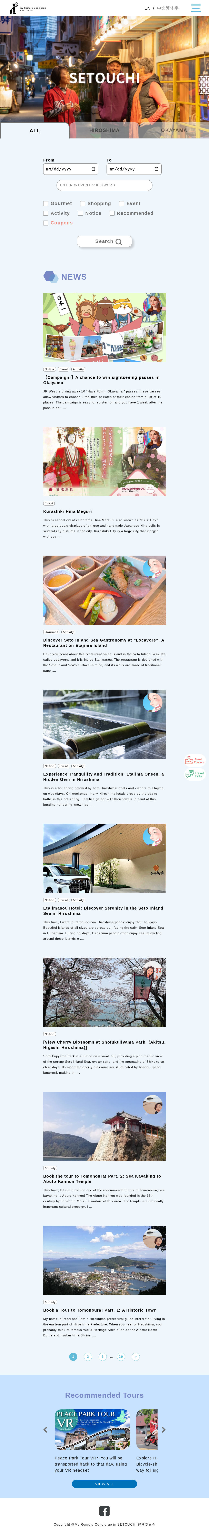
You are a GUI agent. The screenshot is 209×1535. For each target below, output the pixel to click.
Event (63, 369)
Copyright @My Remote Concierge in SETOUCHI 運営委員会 (104, 1524)
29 (121, 1356)
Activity (78, 369)
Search (95, 240)
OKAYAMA (174, 130)
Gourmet (51, 632)
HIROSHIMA (104, 130)
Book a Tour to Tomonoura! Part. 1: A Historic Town (100, 1310)
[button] (45, 1430)
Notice (49, 369)
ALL (35, 130)
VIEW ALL (104, 1484)
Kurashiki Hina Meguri (67, 511)
